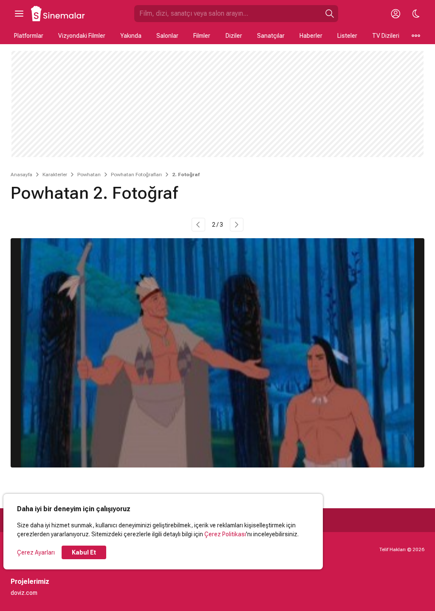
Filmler (201, 35)
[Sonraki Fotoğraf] (236, 224)
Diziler (234, 35)
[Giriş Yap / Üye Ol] (395, 13)
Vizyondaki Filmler (81, 35)
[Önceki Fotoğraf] (198, 224)
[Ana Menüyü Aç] (19, 13)
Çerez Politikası (225, 534)
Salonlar (167, 35)
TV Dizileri (385, 35)
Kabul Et (84, 552)
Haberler (310, 35)
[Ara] (329, 13)
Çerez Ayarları (36, 552)
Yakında (130, 35)
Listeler (347, 35)
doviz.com (24, 592)
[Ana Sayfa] (58, 13)
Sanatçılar (271, 35)
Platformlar (28, 35)
